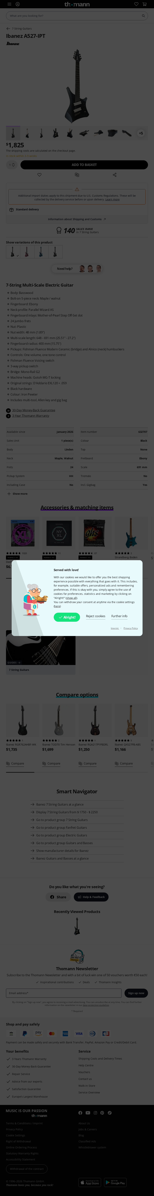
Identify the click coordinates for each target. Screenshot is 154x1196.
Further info (119, 616)
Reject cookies (95, 616)
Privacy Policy (131, 628)
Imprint (115, 628)
